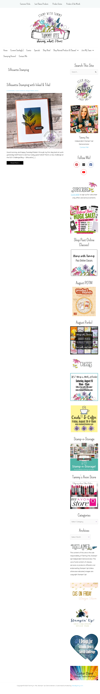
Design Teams (30, 90)
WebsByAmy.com (77, 685)
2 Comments (10, 90)
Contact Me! (84, 147)
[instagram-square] (84, 165)
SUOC (36, 90)
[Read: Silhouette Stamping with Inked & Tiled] (36, 121)
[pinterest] (77, 165)
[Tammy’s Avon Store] (84, 495)
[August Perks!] (84, 340)
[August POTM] (84, 301)
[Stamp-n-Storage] (84, 457)
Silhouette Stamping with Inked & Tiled (28, 84)
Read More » (14, 163)
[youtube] (84, 172)
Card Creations (20, 90)
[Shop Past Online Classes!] (84, 263)
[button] (77, 50)
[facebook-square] (91, 165)
